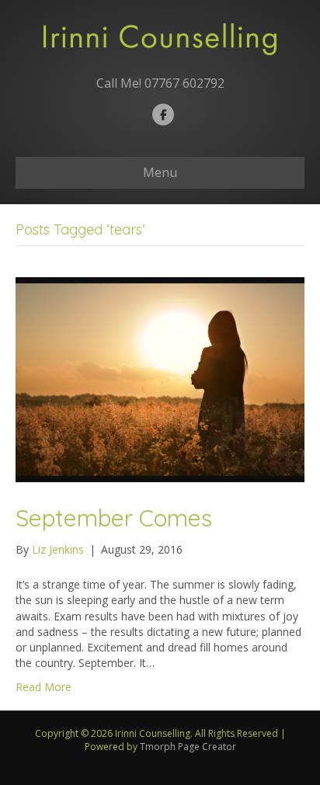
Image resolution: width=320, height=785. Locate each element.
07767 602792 (184, 83)
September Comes (114, 518)
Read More (43, 686)
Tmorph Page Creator (188, 746)
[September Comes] (160, 377)
